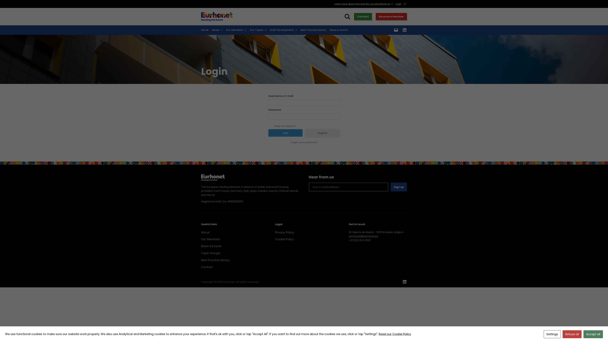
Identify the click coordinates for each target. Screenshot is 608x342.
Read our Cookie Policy (395, 334)
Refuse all (572, 334)
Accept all (593, 334)
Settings (552, 334)
